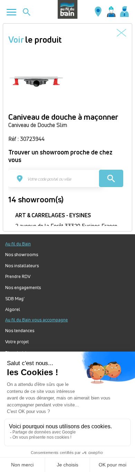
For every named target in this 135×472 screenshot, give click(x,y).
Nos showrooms (21, 254)
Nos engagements (23, 287)
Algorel (12, 309)
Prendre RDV (17, 276)
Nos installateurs (22, 265)
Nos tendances (19, 330)
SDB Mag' (15, 298)
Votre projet (17, 341)
